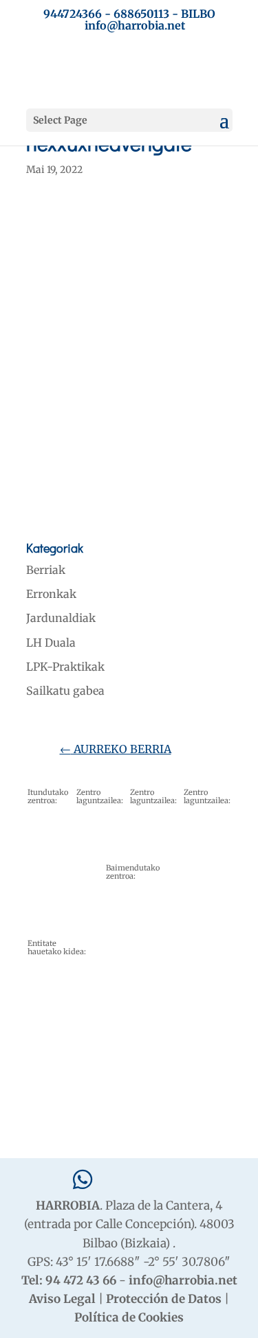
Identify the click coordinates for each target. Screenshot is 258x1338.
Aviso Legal (62, 1298)
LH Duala (51, 642)
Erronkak (51, 594)
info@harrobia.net (183, 1280)
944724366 (72, 14)
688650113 (141, 14)
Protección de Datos (164, 1298)
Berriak (45, 570)
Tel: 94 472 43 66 (68, 1280)
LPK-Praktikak (65, 666)
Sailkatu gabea (65, 690)
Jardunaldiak (61, 618)
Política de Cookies (129, 1317)
